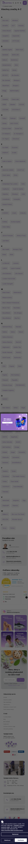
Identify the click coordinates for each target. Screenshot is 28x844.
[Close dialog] (26, 414)
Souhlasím (21, 840)
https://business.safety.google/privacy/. (12, 830)
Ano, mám (7, 422)
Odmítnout (7, 840)
